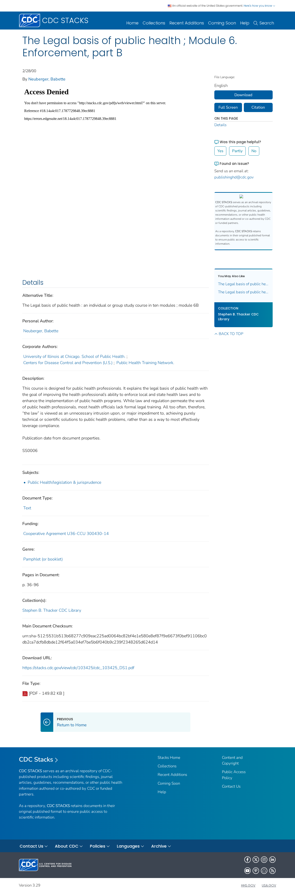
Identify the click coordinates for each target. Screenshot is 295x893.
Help (244, 23)
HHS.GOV (248, 885)
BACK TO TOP (231, 333)
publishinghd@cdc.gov (234, 177)
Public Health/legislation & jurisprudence (64, 482)
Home (132, 23)
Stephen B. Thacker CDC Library (51, 610)
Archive (159, 846)
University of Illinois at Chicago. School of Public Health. (74, 356)
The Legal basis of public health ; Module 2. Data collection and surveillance (243, 292)
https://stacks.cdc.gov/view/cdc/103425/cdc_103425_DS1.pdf (78, 667)
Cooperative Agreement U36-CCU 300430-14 (66, 533)
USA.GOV (269, 885)
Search (267, 23)
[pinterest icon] (256, 870)
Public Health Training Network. (145, 362)
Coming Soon (222, 23)
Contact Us (231, 786)
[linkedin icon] (272, 859)
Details (220, 125)
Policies (97, 846)
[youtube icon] (247, 870)
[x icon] (256, 859)
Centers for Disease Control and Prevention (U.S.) (67, 362)
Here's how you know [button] (258, 6)
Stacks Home (169, 757)
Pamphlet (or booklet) (43, 559)
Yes (220, 151)
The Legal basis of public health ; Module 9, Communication (243, 284)
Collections (154, 23)
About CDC (66, 846)
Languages (128, 846)
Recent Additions (186, 23)
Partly (237, 151)
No (253, 151)
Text (27, 508)
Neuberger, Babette (46, 79)
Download (243, 95)
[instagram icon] (264, 859)
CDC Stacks (36, 759)
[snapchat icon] (264, 870)
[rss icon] (272, 870)
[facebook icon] (247, 859)
